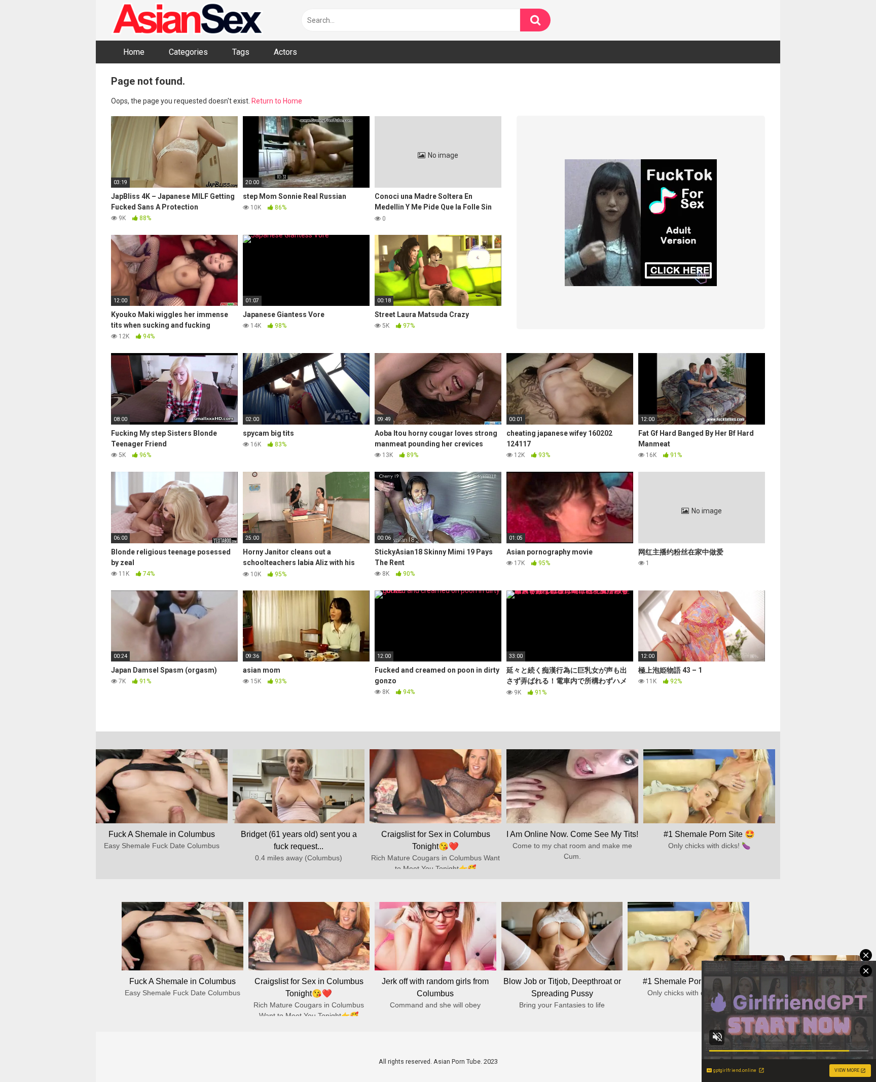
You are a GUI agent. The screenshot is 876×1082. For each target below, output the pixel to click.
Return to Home (276, 101)
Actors (285, 52)
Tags (240, 52)
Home (133, 52)
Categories (188, 52)
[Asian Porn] (187, 20)
